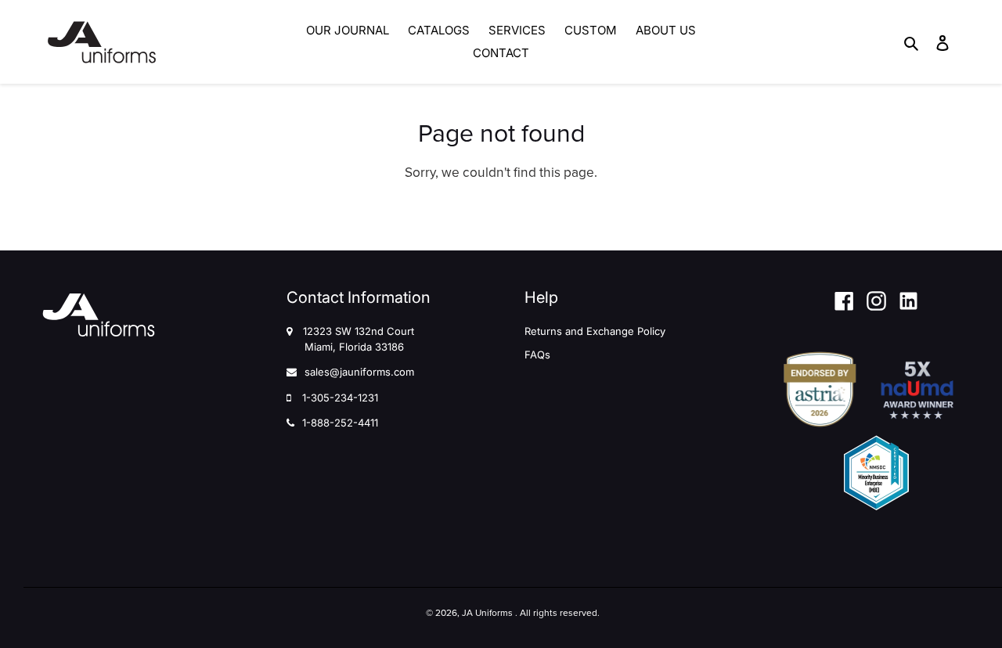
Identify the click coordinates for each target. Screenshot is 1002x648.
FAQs (537, 354)
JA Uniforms (487, 612)
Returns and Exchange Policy (594, 331)
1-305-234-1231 (340, 397)
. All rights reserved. (557, 612)
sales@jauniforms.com (359, 371)
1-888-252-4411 (340, 422)
